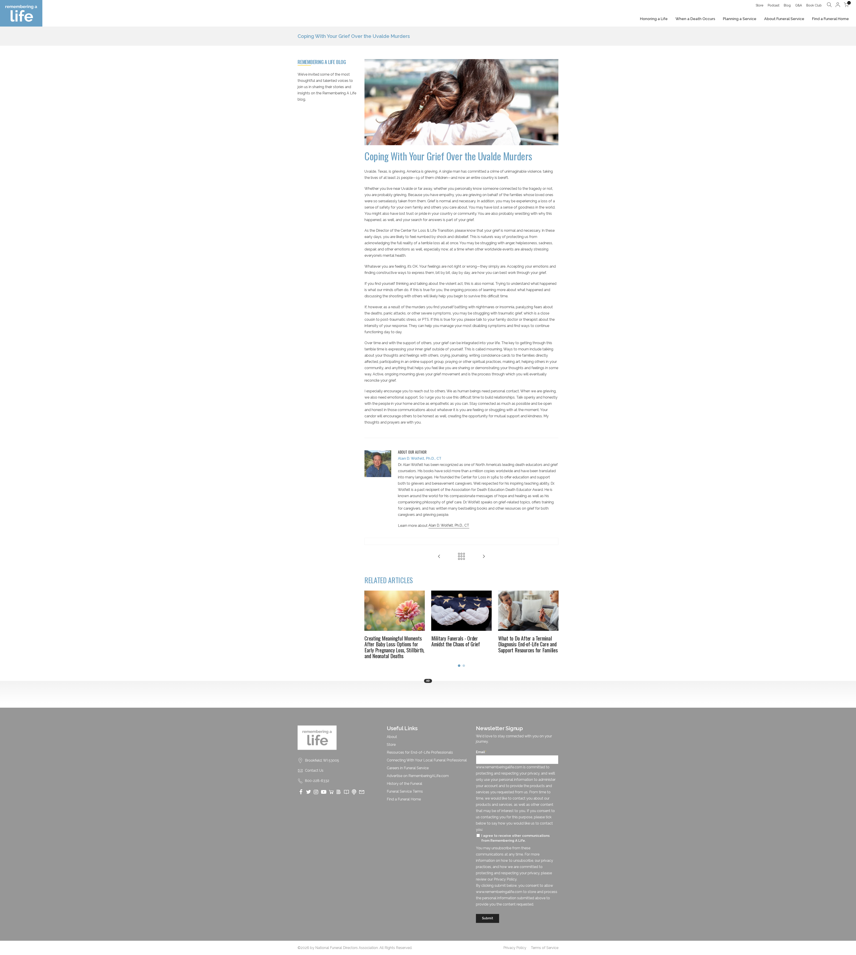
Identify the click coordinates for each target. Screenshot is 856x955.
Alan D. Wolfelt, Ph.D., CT (448, 525)
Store (759, 5)
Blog (787, 5)
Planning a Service (739, 19)
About (392, 737)
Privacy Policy (514, 948)
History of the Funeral (404, 783)
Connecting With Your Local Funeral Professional (427, 760)
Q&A (798, 5)
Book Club (814, 5)
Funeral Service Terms (405, 791)
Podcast (773, 5)
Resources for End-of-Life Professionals (420, 752)
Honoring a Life (654, 19)
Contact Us (314, 770)
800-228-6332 (317, 781)
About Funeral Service (784, 19)
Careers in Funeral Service (408, 768)
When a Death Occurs (695, 19)
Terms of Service (544, 948)
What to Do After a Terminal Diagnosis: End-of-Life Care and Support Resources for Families (528, 644)
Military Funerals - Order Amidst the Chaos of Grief (455, 641)
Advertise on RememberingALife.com (418, 776)
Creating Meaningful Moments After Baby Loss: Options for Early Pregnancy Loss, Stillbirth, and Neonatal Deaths (394, 647)
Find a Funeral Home (830, 19)
